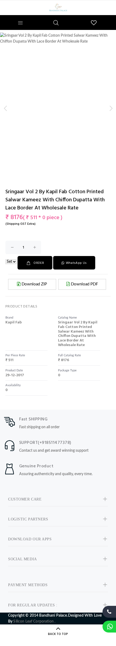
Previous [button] (5, 108)
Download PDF (84, 284)
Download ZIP (34, 284)
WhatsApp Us (76, 263)
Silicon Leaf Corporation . (34, 621)
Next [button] (111, 108)
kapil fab (13, 322)
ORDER (38, 263)
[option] (58, 38)
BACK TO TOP (58, 634)
